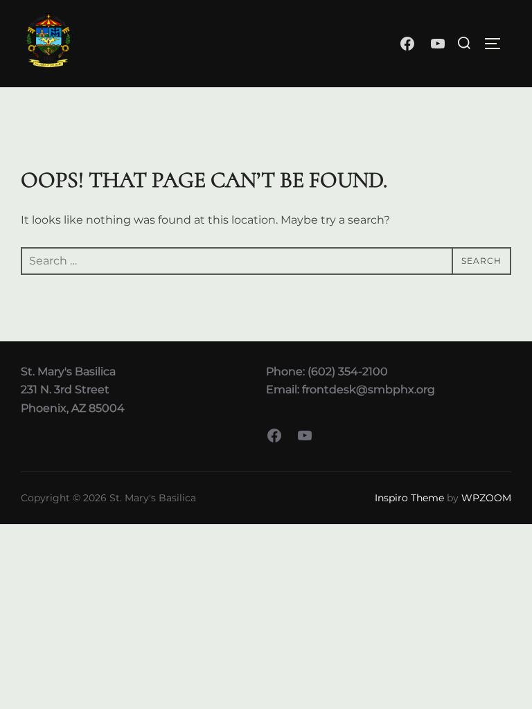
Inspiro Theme (409, 498)
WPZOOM (486, 498)
